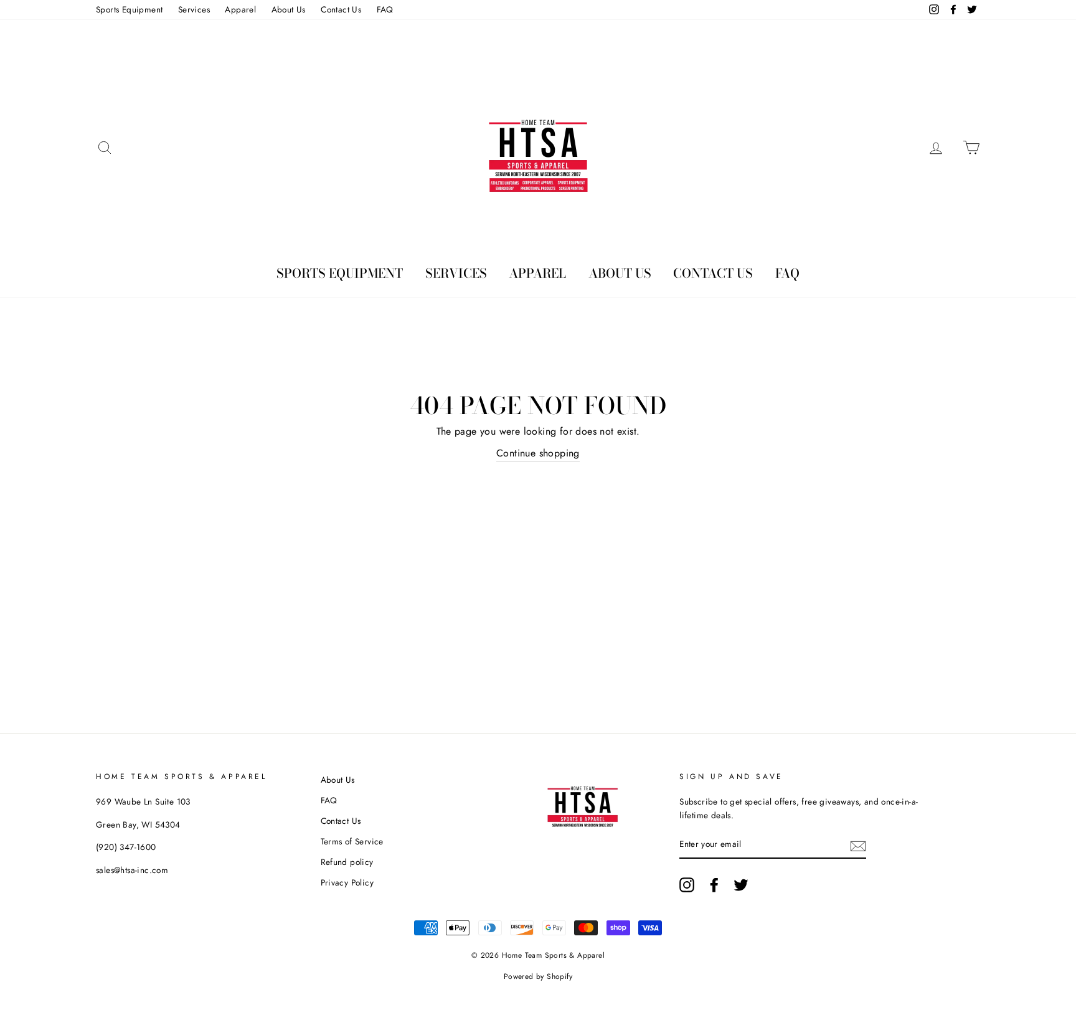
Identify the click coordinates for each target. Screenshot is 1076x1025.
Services (194, 9)
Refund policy (347, 862)
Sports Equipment (129, 9)
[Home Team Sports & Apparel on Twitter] (741, 884)
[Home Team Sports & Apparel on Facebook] (714, 884)
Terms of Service (352, 841)
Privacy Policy (347, 882)
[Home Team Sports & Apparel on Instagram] (686, 884)
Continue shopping (538, 453)
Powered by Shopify (538, 976)
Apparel (240, 9)
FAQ (385, 9)
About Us (288, 9)
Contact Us (341, 9)
